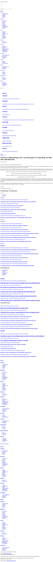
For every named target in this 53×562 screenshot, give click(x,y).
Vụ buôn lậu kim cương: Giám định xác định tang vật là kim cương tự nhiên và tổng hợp (19, 233)
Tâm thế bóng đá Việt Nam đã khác (8, 213)
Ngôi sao (3, 31)
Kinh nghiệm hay (5, 63)
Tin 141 (3, 28)
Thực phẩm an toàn (5, 66)
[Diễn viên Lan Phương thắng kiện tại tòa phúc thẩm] (9, 305)
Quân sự (3, 15)
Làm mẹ (3, 62)
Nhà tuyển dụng (5, 49)
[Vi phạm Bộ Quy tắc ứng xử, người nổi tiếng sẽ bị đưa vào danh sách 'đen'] (13, 310)
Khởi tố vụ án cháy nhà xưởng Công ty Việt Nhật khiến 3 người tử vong (15, 217)
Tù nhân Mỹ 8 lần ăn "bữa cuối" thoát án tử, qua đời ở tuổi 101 (14, 229)
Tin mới (2, 245)
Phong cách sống (3, 75)
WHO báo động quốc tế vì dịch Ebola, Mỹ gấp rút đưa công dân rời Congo (20, 300)
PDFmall (3, 274)
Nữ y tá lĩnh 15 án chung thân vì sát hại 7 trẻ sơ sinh (11, 205)
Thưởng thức (2, 70)
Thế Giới (1, 11)
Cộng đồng (4, 83)
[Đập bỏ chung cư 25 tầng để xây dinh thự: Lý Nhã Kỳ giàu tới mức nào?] (12, 314)
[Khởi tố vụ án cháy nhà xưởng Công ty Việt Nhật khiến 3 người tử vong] (12, 215)
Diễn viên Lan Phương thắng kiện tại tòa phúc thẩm (14, 308)
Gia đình (1, 59)
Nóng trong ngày (5, 13)
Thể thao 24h (4, 42)
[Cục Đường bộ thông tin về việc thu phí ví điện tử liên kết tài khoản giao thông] (13, 263)
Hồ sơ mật (4, 25)
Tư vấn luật (4, 27)
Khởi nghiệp (4, 50)
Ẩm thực (3, 140)
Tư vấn (3, 119)
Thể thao (1, 39)
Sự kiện (2, 278)
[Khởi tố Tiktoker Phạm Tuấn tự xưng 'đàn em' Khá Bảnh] (10, 207)
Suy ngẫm (4, 79)
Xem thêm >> (2, 219)
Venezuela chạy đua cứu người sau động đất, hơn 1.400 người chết (17, 291)
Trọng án (3, 24)
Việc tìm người (4, 51)
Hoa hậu (3, 34)
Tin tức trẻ (4, 82)
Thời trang (4, 37)
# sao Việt (4, 195)
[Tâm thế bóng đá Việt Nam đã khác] (6, 211)
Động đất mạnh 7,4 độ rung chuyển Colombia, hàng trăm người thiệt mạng (20, 283)
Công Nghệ (2, 53)
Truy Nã (3, 22)
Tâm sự (3, 61)
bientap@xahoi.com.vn (7, 553)
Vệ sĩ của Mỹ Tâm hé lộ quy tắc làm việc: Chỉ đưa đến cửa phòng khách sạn (16, 324)
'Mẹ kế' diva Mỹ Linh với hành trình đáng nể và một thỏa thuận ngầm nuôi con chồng (18, 328)
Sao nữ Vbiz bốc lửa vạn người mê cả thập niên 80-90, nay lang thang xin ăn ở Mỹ (18, 320)
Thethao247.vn (4, 272)
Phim (3, 35)
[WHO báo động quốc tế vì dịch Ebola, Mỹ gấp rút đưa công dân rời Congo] (13, 298)
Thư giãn (3, 73)
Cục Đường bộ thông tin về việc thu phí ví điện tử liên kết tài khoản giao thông (17, 265)
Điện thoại (4, 57)
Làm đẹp (3, 38)
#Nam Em (4, 194)
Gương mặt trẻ (4, 84)
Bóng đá (3, 41)
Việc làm (1, 44)
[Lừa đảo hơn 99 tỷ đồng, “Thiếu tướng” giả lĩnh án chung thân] (11, 223)
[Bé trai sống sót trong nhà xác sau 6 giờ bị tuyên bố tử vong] (10, 285)
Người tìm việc (7, 119)
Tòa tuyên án (4, 20)
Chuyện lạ (4, 14)
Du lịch (3, 72)
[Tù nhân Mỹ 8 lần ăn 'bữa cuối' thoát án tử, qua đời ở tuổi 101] (11, 227)
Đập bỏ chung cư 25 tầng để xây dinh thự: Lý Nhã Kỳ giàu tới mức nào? (16, 316)
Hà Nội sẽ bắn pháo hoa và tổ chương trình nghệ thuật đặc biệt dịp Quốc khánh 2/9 (18, 237)
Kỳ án (3, 23)
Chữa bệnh (4, 67)
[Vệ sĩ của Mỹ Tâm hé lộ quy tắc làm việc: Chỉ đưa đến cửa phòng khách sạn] (13, 322)
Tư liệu (3, 16)
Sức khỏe (2, 64)
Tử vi (3, 77)
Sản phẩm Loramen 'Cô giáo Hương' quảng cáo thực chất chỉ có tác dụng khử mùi (18, 201)
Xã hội (3, 271)
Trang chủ (2, 443)
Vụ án (3, 17)
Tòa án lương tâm (5, 26)
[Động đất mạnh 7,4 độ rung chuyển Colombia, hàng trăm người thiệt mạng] (13, 280)
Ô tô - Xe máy (12, 125)
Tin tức (3, 47)
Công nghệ (4, 273)
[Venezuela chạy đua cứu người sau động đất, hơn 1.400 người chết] (11, 289)
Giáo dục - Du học (5, 48)
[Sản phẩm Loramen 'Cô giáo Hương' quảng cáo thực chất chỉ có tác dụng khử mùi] (14, 199)
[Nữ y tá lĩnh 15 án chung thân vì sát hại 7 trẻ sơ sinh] (9, 203)
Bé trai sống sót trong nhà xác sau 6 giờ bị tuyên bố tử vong (16, 287)
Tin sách (3, 85)
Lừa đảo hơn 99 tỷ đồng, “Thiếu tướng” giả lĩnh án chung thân (14, 225)
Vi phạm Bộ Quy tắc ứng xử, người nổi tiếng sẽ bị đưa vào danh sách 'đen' (19, 312)
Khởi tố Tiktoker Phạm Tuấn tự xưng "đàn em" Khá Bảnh (13, 209)
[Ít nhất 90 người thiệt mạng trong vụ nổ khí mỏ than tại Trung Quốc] (11, 293)
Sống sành (4, 78)
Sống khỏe (4, 68)
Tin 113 (3, 21)
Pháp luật (5, 101)
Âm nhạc (3, 36)
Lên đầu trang (6, 443)
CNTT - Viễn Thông (5, 55)
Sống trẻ (1, 80)
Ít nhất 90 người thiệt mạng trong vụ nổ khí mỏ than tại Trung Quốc (18, 296)
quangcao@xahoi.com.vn (11, 560)
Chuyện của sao (5, 33)
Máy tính (3, 56)
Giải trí (1, 29)
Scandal (3, 32)
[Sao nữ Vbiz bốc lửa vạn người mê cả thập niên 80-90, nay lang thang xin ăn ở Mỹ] (14, 318)
